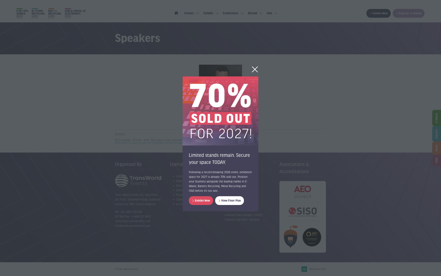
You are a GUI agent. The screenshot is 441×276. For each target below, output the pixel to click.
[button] (254, 69)
